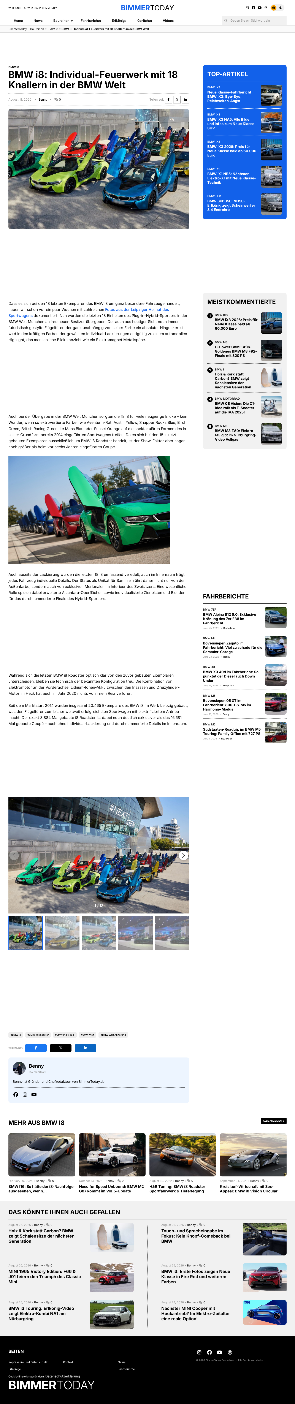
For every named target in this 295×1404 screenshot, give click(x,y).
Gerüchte (144, 21)
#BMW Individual (65, 1034)
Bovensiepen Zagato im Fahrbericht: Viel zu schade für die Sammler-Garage (232, 647)
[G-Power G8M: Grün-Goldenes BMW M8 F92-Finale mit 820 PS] (271, 350)
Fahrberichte (91, 21)
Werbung (14, 7)
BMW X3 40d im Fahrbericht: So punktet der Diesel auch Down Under (231, 676)
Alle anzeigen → (273, 1120)
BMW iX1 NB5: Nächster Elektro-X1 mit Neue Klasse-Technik (231, 177)
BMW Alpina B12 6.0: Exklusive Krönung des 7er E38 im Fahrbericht (229, 618)
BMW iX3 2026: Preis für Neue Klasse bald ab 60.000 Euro (231, 150)
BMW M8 (221, 342)
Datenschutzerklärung (62, 1376)
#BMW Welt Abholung (113, 1034)
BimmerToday (17, 29)
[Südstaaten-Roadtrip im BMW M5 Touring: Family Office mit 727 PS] (276, 732)
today (147, 7)
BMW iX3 (213, 87)
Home (18, 21)
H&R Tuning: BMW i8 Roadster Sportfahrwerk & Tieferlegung (177, 1188)
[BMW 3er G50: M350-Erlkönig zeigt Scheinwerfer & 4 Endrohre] (271, 204)
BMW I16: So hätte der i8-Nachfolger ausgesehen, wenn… (41, 1188)
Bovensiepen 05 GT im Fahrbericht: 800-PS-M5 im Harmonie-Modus (227, 704)
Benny (42, 99)
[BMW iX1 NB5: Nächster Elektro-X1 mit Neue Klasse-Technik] (271, 177)
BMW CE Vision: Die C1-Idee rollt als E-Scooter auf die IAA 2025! (235, 407)
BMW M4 (209, 638)
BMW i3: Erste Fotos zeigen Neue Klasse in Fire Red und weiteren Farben (195, 1276)
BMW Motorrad (227, 398)
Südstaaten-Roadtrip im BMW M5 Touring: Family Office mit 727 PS (232, 731)
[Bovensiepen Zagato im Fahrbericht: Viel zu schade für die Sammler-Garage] (276, 646)
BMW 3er (214, 196)
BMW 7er (210, 609)
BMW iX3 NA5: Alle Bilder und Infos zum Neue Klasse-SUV (231, 123)
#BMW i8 (16, 1034)
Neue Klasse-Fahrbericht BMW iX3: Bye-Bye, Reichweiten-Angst (229, 96)
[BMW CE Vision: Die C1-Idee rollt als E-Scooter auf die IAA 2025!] (271, 407)
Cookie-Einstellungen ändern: (26, 1376)
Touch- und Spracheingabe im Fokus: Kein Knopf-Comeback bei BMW (195, 1236)
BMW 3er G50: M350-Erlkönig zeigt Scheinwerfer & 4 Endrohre (231, 205)
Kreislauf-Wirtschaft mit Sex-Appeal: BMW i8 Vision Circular (249, 1188)
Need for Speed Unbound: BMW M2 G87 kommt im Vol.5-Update (111, 1188)
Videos (168, 21)
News (38, 21)
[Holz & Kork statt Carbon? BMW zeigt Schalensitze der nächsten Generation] (271, 377)
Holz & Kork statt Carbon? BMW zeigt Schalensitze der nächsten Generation (233, 380)
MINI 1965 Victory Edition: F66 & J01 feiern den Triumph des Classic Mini (44, 1276)
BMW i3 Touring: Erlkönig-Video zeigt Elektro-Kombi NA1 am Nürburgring (41, 1313)
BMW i (219, 369)
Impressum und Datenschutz (28, 1362)
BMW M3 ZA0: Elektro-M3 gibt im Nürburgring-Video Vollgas (236, 434)
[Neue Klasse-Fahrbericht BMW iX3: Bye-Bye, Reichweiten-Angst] (271, 95)
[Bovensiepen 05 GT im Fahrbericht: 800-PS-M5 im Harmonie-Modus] (276, 704)
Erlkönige (119, 21)
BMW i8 (53, 29)
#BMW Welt (87, 1034)
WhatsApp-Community (42, 7)
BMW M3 (221, 425)
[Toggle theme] (277, 7)
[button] (183, 855)
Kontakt (68, 1362)
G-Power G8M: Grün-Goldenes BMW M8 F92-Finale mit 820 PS (236, 351)
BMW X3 (209, 666)
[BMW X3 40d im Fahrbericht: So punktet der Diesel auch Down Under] (276, 675)
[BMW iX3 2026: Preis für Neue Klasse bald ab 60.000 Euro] (271, 149)
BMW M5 (209, 695)
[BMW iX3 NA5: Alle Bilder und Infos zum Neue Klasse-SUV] (271, 122)
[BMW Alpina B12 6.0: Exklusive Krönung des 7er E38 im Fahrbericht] (276, 617)
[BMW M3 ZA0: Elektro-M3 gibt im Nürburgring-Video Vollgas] (271, 434)
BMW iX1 (213, 168)
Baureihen (61, 21)
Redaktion (229, 627)
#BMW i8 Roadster (38, 1034)
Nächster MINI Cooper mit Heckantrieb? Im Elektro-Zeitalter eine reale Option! (195, 1313)
